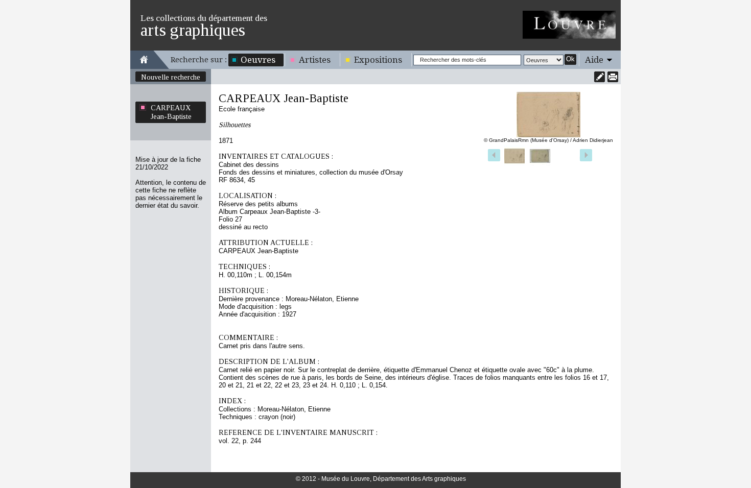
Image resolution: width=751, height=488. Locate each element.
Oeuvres (258, 60)
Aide (594, 60)
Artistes (315, 60)
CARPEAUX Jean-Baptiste (171, 112)
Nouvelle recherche (170, 77)
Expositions (378, 60)
